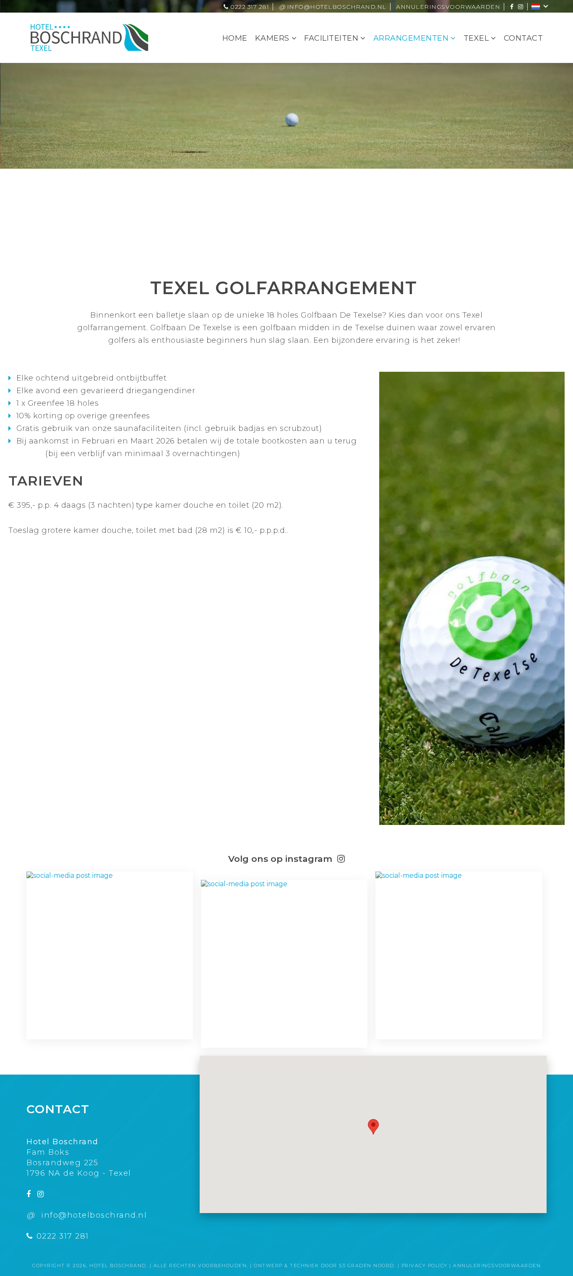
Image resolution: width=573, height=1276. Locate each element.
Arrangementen (411, 38)
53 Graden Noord (366, 1265)
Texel (476, 38)
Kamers (272, 38)
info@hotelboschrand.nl (332, 6)
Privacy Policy (424, 1265)
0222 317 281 (249, 6)
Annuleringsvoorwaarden (448, 6)
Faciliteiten (331, 38)
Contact (523, 38)
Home (234, 38)
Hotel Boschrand (117, 1265)
